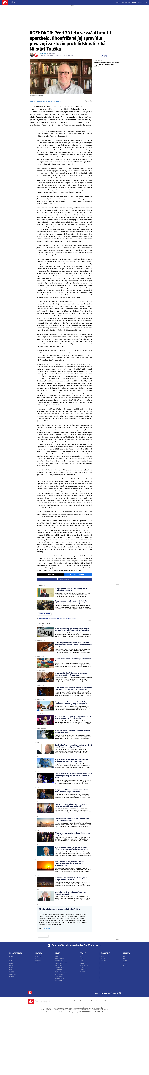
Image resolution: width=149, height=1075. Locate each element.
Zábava (124, 964)
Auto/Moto (104, 958)
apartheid (59, 618)
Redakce (76, 1001)
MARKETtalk (12, 973)
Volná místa (113, 1001)
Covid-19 (11, 976)
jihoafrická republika (45, 618)
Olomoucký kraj (59, 967)
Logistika (11, 965)
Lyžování (82, 967)
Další (140, 2)
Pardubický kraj (59, 974)
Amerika (134, 2)
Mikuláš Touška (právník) (69, 618)
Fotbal (82, 958)
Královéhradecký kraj (61, 973)
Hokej (81, 956)
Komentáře (38, 960)
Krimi (10, 969)
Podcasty (38, 962)
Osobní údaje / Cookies (102, 1001)
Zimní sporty (83, 969)
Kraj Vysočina (58, 980)
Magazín (11, 971)
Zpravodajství (15, 953)
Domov (11, 956)
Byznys (11, 962)
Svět (11, 2)
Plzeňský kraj (58, 969)
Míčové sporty (84, 965)
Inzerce (93, 1001)
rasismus (53, 618)
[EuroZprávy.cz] (6, 2)
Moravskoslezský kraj (61, 962)
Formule (82, 964)
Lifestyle (125, 960)
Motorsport (83, 962)
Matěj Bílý (43, 53)
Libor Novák (46, 928)
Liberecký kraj (58, 976)
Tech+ (102, 956)
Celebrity (125, 958)
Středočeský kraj (59, 958)
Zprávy (124, 956)
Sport (11, 960)
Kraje (57, 953)
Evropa (127, 2)
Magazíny (105, 953)
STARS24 (126, 953)
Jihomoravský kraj (60, 960)
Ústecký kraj (58, 964)
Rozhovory (38, 956)
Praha (56, 956)
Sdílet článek (105, 56)
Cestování (103, 960)
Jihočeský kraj (59, 965)
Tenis (81, 960)
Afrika (118, 2)
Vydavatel (87, 1001)
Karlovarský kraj (59, 978)
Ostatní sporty (84, 971)
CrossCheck (12, 974)
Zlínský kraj (58, 971)
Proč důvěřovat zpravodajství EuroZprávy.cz (46, 101)
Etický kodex (69, 1001)
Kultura (11, 964)
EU (123, 2)
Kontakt (82, 1001)
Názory (38, 953)
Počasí (11, 967)
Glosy (37, 958)
